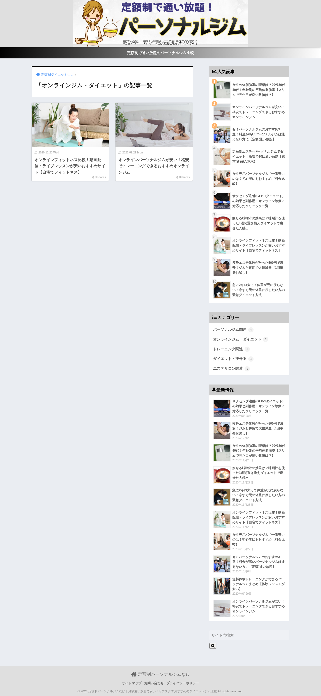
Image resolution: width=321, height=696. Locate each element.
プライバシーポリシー (182, 683)
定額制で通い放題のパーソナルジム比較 (160, 53)
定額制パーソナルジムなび (163, 674)
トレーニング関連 (230, 349)
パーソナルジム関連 (232, 329)
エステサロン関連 (230, 368)
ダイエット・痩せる (232, 359)
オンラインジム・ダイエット (240, 339)
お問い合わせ (154, 683)
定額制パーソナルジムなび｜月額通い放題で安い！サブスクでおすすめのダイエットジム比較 (152, 691)
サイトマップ (132, 683)
